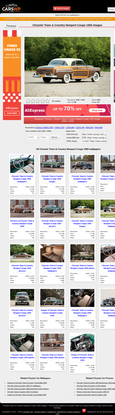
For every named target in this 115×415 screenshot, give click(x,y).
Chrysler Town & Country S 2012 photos (91, 386)
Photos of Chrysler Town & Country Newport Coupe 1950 (82, 357)
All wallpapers (57, 19)
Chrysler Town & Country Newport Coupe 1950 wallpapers (22, 179)
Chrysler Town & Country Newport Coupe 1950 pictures (52, 223)
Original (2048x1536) (44, 127)
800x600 (89, 127)
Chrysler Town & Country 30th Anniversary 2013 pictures (28, 389)
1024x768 (80, 127)
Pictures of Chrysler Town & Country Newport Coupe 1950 (22, 223)
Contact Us (51, 412)
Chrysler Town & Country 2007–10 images (22, 392)
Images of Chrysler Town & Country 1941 (92, 395)
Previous (11, 26)
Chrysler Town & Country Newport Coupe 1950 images (52, 179)
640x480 (98, 127)
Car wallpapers (10, 19)
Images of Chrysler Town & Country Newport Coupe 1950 (52, 313)
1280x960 (70, 127)
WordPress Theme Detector (69, 412)
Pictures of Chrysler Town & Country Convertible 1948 (27, 383)
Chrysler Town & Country (38, 19)
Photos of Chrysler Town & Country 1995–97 (93, 392)
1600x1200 (59, 127)
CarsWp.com (27, 412)
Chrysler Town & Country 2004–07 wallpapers (24, 386)
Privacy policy (40, 412)
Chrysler (22, 19)
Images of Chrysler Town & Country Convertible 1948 (26, 395)
